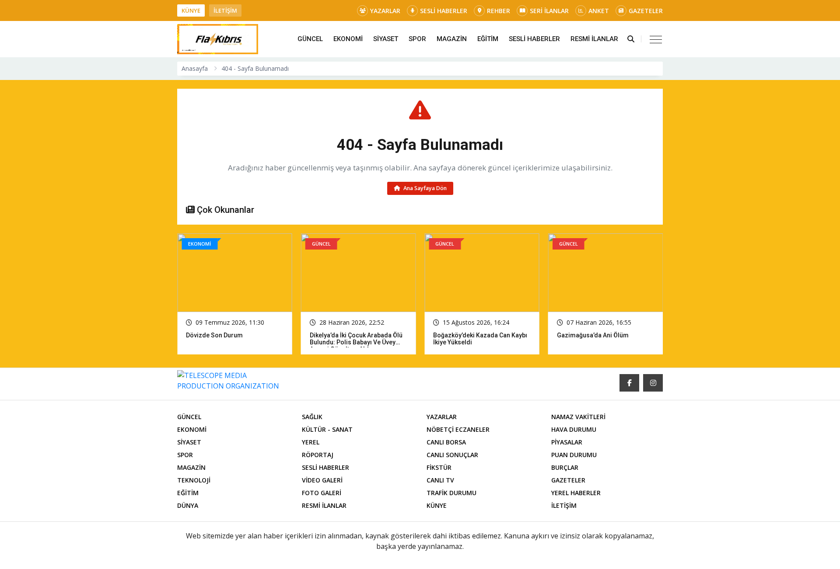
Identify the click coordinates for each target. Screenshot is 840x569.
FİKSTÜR (439, 467)
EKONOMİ (348, 39)
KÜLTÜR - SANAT (327, 429)
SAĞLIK (312, 417)
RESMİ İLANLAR (594, 39)
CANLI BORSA (446, 442)
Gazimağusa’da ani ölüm (469, 335)
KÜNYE (191, 10)
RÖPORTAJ (317, 455)
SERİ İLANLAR (549, 11)
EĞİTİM (487, 39)
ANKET (598, 11)
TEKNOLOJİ (193, 480)
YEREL (310, 442)
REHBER (498, 11)
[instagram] (653, 383)
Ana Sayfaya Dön (424, 188)
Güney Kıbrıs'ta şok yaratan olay (603, 335)
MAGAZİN (452, 39)
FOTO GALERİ (321, 493)
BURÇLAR (564, 467)
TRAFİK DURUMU (451, 493)
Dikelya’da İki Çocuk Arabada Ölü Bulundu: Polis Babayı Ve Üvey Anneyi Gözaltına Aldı (232, 342)
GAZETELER (646, 11)
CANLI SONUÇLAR (452, 455)
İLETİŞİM (225, 10)
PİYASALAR (566, 442)
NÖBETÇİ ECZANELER (458, 429)
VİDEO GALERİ (322, 480)
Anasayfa (195, 68)
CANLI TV (440, 480)
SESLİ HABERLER (443, 11)
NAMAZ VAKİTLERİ (578, 417)
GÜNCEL (310, 39)
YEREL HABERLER (576, 493)
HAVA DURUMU (573, 429)
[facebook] (629, 383)
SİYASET (385, 39)
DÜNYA (187, 505)
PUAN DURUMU (574, 455)
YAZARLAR (385, 11)
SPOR (417, 39)
